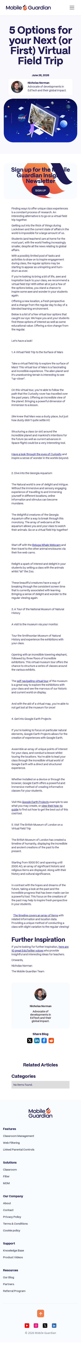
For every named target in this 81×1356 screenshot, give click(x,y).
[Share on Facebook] (44, 1040)
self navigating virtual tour (32, 681)
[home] (28, 8)
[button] (71, 7)
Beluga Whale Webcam (46, 545)
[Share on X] (29, 1040)
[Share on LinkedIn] (37, 1040)
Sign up (40, 190)
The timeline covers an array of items (35, 915)
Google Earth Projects (35, 802)
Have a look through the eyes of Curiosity (36, 454)
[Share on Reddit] (51, 1040)
